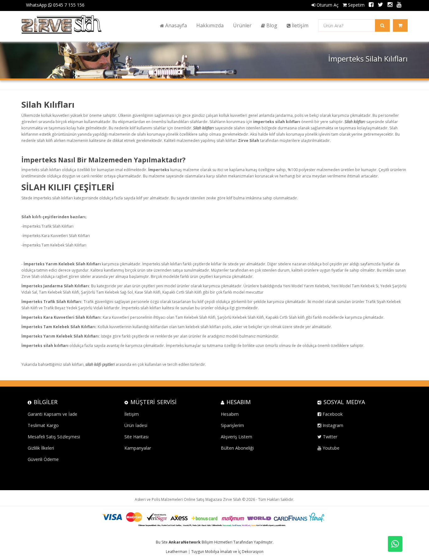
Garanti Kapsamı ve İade (52, 414)
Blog (271, 25)
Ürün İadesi (135, 425)
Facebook (332, 414)
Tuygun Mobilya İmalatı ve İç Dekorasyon (227, 551)
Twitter (329, 437)
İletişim (299, 25)
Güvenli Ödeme (43, 459)
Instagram (332, 425)
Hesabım (230, 414)
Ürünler (242, 25)
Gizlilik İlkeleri (41, 448)
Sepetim (356, 5)
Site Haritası (136, 437)
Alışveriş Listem (236, 437)
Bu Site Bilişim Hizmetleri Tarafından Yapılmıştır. (215, 542)
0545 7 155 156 (68, 5)
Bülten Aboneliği (237, 448)
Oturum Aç (327, 5)
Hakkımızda (210, 25)
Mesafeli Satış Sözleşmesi (54, 437)
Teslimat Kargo (43, 425)
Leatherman (176, 551)
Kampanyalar (137, 448)
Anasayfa (175, 25)
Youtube (330, 448)
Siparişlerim (232, 425)
